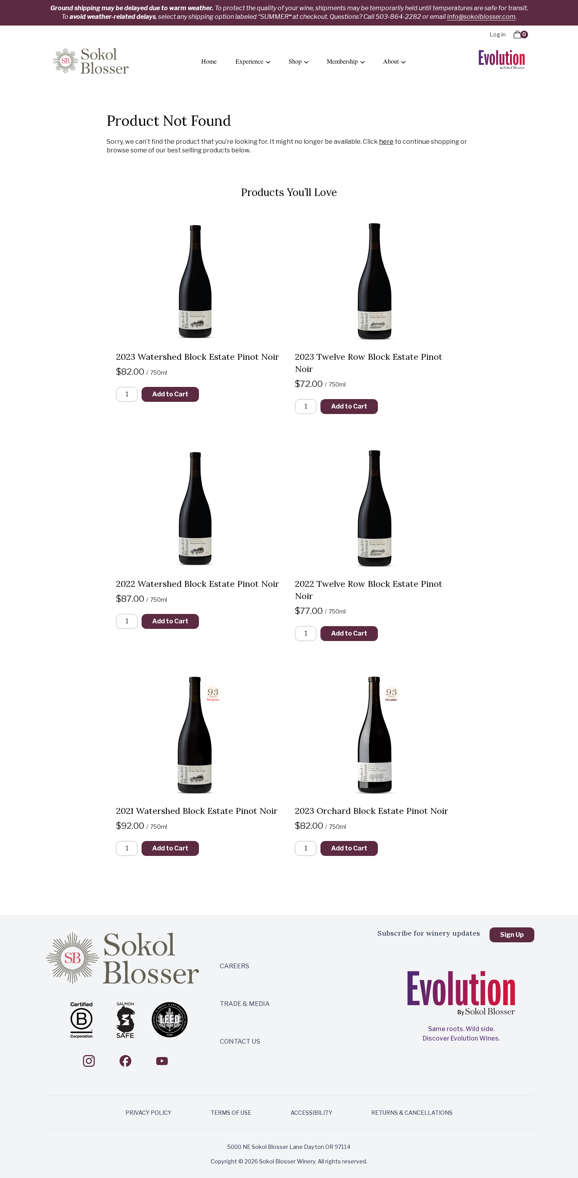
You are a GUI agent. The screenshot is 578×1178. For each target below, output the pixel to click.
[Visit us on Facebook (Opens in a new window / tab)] (125, 1061)
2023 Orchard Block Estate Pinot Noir (371, 810)
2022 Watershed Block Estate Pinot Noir (197, 583)
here (386, 141)
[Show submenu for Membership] (362, 61)
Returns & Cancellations (412, 1112)
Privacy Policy (148, 1112)
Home (209, 61)
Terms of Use (230, 1112)
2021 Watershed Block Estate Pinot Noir (197, 810)
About (391, 61)
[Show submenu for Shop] (306, 61)
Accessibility (311, 1112)
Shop (295, 61)
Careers (234, 966)
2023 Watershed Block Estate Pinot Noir (197, 356)
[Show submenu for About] (403, 61)
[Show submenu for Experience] (268, 61)
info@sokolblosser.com (481, 16)
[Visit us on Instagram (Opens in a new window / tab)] (88, 1061)
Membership (342, 61)
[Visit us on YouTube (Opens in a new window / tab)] (162, 1061)
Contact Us (240, 1041)
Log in (498, 34)
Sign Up (512, 934)
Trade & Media (245, 1004)
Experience (249, 61)
